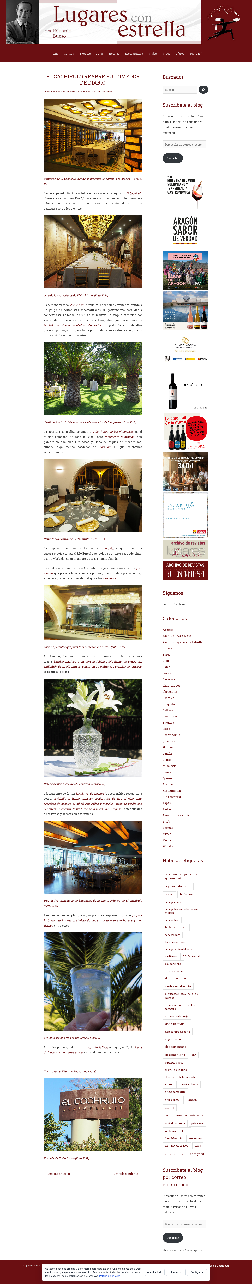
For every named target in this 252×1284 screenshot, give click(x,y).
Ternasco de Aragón (176, 815)
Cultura (69, 53)
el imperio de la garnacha (180, 1077)
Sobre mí (196, 53)
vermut (168, 827)
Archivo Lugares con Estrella (182, 642)
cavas (167, 673)
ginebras (169, 741)
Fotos (99, 53)
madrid (169, 1108)
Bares (166, 654)
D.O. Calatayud (191, 956)
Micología (169, 766)
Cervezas (169, 679)
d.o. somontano (175, 978)
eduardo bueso (174, 1062)
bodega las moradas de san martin (181, 910)
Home (54, 53)
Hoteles (114, 53)
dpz (193, 1054)
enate (168, 1084)
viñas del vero (174, 1154)
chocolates (170, 691)
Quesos (167, 778)
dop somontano (175, 1046)
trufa (198, 1145)
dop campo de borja (177, 1031)
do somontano (175, 1054)
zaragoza (197, 1154)
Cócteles (168, 698)
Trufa (166, 821)
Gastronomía (68, 91)
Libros (180, 53)
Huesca (191, 1100)
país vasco (197, 1123)
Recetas (168, 784)
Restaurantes (134, 53)
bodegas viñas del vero (178, 949)
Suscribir (173, 158)
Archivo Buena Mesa (177, 636)
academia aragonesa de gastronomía (181, 876)
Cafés (166, 667)
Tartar (167, 809)
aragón (169, 894)
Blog (47, 91)
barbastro (186, 894)
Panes (167, 772)
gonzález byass (188, 1084)
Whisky (168, 846)
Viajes (152, 53)
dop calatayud (175, 1024)
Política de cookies (109, 1275)
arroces (168, 648)
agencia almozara (178, 886)
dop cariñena (173, 1039)
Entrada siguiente (128, 1173)
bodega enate (173, 902)
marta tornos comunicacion (184, 1115)
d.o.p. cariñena (174, 971)
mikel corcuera (175, 1123)
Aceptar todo (154, 1272)
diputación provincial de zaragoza (180, 1006)
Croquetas (169, 704)
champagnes (171, 685)
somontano (196, 1138)
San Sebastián (174, 1138)
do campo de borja (176, 1016)
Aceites (168, 630)
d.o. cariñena (173, 963)
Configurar (196, 1272)
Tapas (167, 803)
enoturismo (170, 716)
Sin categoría (172, 797)
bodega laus (172, 920)
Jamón (167, 753)
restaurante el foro (177, 1131)
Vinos (166, 53)
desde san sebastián (178, 986)
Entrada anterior (57, 1173)
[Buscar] (203, 90)
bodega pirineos (176, 927)
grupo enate (172, 1100)
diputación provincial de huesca (181, 995)
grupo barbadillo (175, 1091)
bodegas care (172, 935)
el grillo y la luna (176, 1069)
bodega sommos (175, 942)
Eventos (85, 53)
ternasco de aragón (177, 1145)
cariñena (171, 956)
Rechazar (175, 1272)
